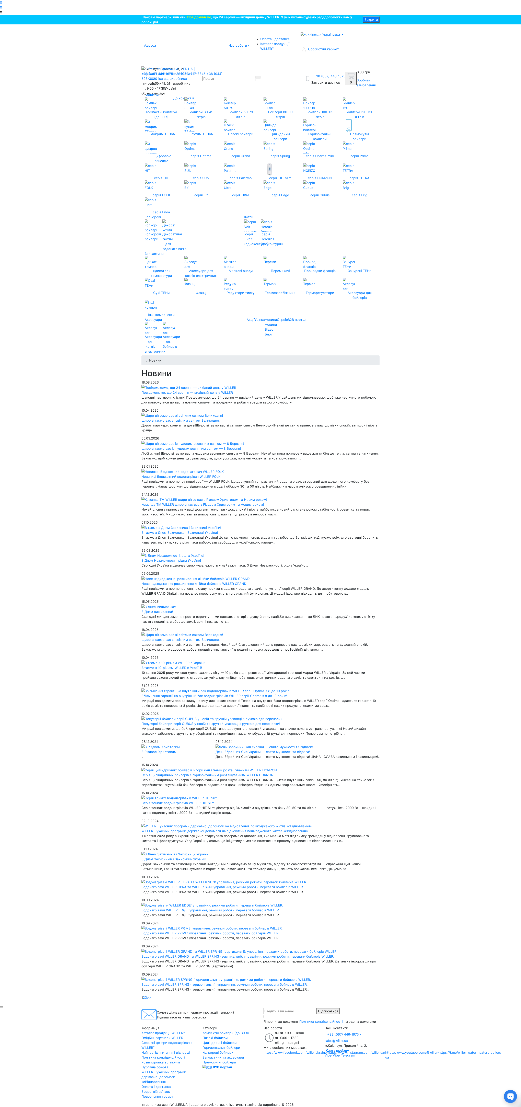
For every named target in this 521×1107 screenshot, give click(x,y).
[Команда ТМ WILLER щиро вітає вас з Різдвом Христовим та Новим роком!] (204, 499)
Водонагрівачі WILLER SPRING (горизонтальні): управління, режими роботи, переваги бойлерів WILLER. (224, 984)
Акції (251, 320)
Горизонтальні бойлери (221, 1048)
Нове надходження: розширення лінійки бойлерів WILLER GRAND (193, 584)
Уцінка (260, 320)
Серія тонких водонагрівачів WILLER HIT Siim (177, 803)
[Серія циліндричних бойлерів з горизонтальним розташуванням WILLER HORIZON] (209, 770)
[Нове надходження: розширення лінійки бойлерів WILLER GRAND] (195, 578)
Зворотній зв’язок (155, 1091)
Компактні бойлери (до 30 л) (225, 1033)
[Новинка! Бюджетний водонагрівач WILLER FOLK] (182, 471)
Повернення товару (157, 1096)
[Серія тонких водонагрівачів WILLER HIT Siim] (179, 798)
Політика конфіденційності (321, 1021)
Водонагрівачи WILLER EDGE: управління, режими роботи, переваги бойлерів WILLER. (210, 910)
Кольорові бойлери (217, 1052)
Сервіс (282, 320)
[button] (260, 12)
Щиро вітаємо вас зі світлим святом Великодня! (180, 420)
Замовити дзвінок (325, 82)
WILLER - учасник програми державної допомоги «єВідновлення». (163, 1077)
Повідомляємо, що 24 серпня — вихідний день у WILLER (187, 392)
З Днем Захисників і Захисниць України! (173, 859)
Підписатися (328, 1011)
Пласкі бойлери (215, 1038)
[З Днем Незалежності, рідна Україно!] (172, 555)
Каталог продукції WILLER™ (274, 46)
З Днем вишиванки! (157, 612)
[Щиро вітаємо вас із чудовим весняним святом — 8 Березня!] (192, 443)
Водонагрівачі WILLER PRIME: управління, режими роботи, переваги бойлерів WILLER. (210, 933)
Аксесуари (153, 320)
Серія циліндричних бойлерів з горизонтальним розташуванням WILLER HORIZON (207, 775)
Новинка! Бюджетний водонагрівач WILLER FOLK (180, 477)
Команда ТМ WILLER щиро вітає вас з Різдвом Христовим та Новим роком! (202, 504)
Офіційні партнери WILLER (162, 1038)
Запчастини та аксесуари (223, 1057)
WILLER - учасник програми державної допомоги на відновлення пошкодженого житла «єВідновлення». (225, 831)
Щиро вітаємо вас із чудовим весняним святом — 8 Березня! (191, 448)
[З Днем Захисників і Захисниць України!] (175, 854)
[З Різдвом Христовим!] (161, 746)
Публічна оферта (154, 1067)
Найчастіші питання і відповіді (165, 1052)
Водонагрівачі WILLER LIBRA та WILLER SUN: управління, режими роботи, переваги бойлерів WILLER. (222, 887)
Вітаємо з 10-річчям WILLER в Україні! (171, 668)
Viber (329, 1055)
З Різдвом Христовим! (159, 752)
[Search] (258, 77)
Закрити (371, 20)
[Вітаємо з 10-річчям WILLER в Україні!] (173, 662)
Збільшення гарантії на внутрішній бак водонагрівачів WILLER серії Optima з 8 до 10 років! (214, 696)
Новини (271, 320)
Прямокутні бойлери (219, 1062)
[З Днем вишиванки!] (158, 606)
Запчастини (154, 254)
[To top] (1, 1006)
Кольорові (153, 217)
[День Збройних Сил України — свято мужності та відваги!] (264, 746)
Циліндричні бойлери (219, 1043)
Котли (248, 217)
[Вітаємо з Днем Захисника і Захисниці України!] (181, 527)
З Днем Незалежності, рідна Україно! (171, 560)
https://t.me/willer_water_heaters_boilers (470, 1052)
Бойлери (152, 95)
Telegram (348, 1055)
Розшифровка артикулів (160, 1062)
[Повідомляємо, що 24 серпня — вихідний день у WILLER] (188, 387)
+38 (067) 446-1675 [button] (343, 1034)
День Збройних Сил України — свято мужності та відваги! (263, 752)
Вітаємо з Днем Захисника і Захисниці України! (179, 532)
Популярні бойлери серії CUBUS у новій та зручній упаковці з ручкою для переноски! (210, 724)
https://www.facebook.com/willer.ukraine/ (296, 1052)
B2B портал (297, 320)
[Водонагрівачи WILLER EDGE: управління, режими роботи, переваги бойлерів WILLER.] (212, 905)
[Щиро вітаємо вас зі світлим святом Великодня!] (182, 415)
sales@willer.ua (336, 1041)
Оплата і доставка (275, 39)
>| (150, 997)
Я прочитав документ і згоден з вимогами (320, 1021)
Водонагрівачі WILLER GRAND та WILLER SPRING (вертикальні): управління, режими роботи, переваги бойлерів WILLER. (237, 956)
